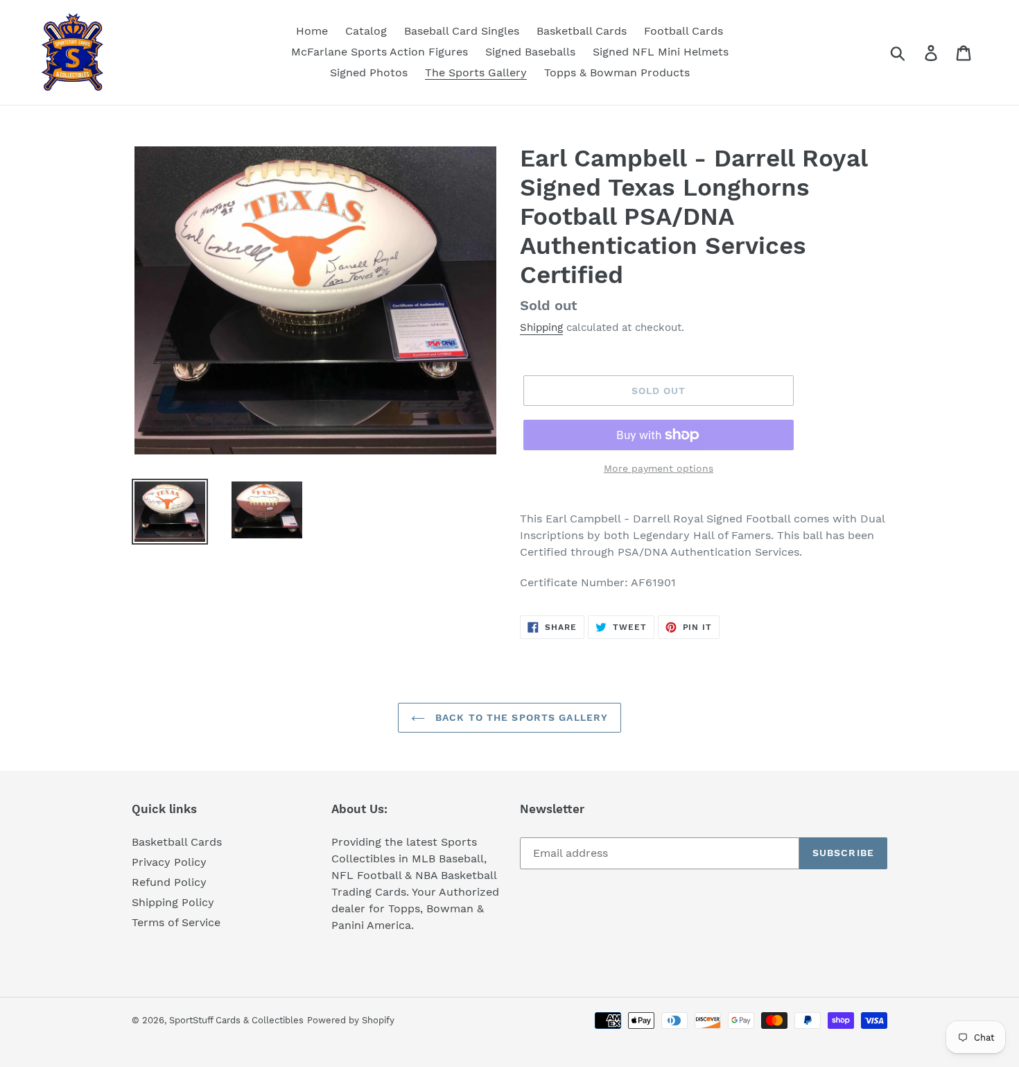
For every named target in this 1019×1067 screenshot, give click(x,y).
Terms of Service (176, 922)
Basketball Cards (177, 841)
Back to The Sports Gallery (520, 717)
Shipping (541, 327)
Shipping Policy (173, 902)
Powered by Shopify (350, 1020)
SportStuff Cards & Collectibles (236, 1020)
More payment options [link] (658, 468)
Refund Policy (169, 882)
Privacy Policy (169, 862)
